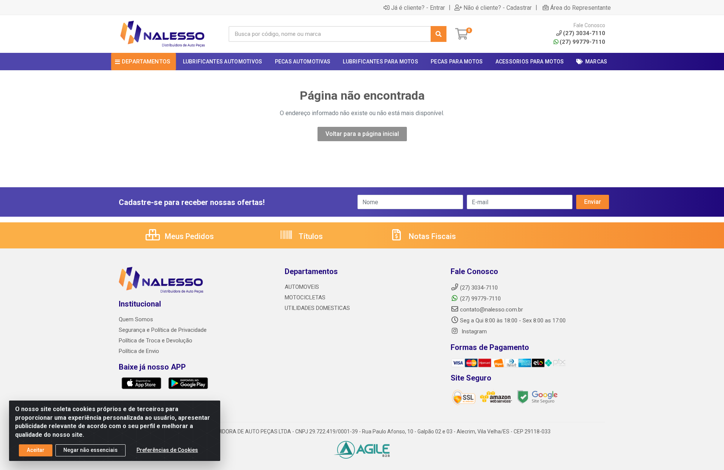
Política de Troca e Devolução (155, 340)
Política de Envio (139, 351)
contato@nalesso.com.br (491, 309)
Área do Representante (580, 8)
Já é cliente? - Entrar (418, 8)
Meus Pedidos (188, 236)
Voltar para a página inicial (362, 133)
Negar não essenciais (90, 450)
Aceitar (35, 450)
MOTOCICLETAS (305, 297)
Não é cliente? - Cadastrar (497, 8)
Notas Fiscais (431, 236)
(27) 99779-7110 (582, 42)
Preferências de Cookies (167, 450)
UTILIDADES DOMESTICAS (317, 308)
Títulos (310, 236)
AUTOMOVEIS (302, 287)
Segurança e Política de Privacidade (163, 330)
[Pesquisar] (438, 34)
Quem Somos (136, 319)
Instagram (473, 331)
